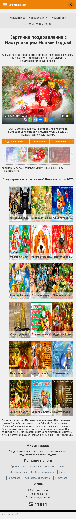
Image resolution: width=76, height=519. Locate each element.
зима (61, 466)
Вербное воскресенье (42, 472)
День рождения (18, 472)
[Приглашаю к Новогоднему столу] (62, 281)
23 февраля (14, 478)
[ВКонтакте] (40, 119)
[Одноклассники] (46, 119)
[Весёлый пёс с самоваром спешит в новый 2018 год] (20, 281)
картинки (42, 167)
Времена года (18, 466)
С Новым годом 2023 (37, 23)
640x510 (66, 116)
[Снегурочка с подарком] (41, 358)
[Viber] (25, 119)
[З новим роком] (41, 397)
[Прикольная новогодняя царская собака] (62, 242)
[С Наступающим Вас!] (20, 319)
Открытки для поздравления (28, 17)
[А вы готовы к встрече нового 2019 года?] (62, 203)
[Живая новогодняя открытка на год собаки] (20, 397)
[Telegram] (35, 119)
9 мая (62, 472)
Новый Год (55, 167)
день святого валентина (38, 478)
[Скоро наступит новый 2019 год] (41, 281)
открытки (30, 167)
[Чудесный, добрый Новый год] (62, 319)
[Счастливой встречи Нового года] (62, 397)
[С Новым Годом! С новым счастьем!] (41, 203)
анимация (35, 466)
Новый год (58, 17)
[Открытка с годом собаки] (41, 319)
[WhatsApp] (30, 119)
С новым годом (14, 167)
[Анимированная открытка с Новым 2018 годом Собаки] (41, 242)
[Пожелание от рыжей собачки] (20, 358)
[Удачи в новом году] (62, 358)
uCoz (18, 514)
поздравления (11, 170)
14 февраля (61, 478)
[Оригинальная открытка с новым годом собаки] (20, 242)
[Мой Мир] (51, 119)
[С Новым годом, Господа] (20, 203)
